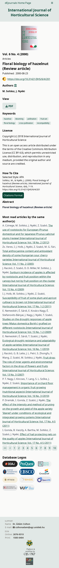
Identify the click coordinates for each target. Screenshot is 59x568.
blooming (19, 119)
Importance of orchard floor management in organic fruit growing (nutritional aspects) (27, 387)
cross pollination (26, 123)
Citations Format (13, 195)
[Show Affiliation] (15, 85)
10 (54, 448)
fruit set (44, 119)
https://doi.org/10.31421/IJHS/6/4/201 (28, 79)
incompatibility (43, 123)
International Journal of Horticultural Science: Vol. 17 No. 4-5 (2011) (29, 421)
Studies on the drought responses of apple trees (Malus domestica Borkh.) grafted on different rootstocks (27, 323)
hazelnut (7, 119)
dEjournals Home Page (18, 3)
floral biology (9, 123)
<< (5, 448)
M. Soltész (8, 91)
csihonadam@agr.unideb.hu (30, 527)
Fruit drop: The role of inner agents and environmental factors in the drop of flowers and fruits (28, 362)
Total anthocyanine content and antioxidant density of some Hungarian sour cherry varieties (27, 255)
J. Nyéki (20, 91)
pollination (32, 119)
